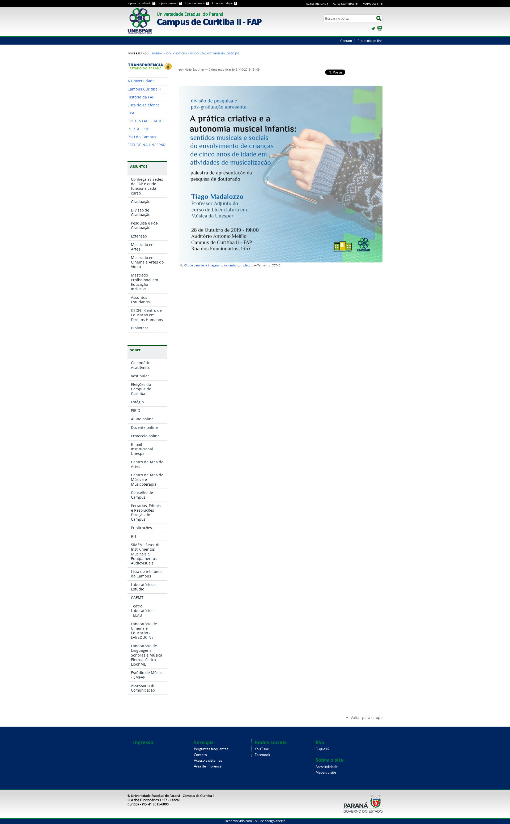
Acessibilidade (317, 4)
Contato (346, 40)
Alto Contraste (345, 4)
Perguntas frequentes (211, 749)
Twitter (373, 28)
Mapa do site (326, 772)
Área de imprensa (208, 766)
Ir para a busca (196, 3)
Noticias (181, 53)
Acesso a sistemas (208, 760)
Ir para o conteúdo (141, 3)
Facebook (262, 755)
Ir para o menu (170, 3)
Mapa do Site (372, 4)
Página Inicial (162, 53)
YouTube (379, 28)
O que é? (322, 749)
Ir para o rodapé (224, 3)
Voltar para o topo (366, 717)
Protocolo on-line (370, 40)
